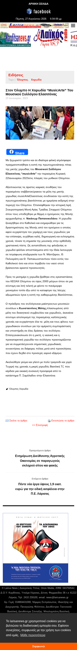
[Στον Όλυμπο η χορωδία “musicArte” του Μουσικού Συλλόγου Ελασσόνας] (40, 123)
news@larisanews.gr (57, 597)
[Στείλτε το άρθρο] (7, 420)
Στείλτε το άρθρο (18, 420)
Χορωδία (36, 79)
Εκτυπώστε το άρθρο (62, 420)
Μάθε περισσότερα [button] (32, 635)
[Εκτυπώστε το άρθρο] (49, 420)
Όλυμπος (22, 79)
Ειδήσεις (15, 75)
